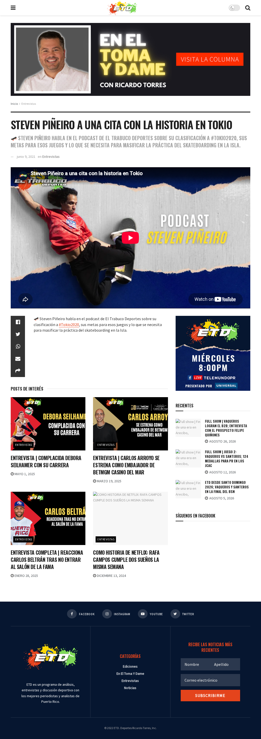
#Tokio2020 (69, 324)
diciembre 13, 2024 (111, 575)
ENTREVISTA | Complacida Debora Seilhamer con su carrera (46, 461)
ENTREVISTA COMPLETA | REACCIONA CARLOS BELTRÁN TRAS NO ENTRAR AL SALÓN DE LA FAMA (47, 560)
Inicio (14, 104)
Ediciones (130, 666)
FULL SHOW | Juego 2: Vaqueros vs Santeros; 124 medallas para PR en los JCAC (226, 458)
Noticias (130, 687)
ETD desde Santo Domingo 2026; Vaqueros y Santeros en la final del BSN (227, 487)
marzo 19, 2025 (108, 481)
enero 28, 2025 (26, 575)
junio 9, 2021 (26, 156)
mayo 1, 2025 (24, 474)
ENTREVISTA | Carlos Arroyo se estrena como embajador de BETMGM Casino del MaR (126, 465)
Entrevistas (28, 104)
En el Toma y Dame (130, 673)
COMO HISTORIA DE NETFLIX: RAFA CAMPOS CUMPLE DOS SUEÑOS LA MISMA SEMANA (126, 560)
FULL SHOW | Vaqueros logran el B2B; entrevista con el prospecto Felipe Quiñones (226, 428)
